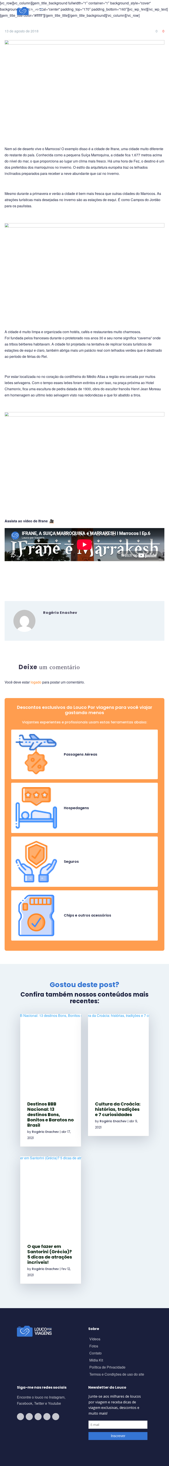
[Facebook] (7, 578)
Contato (95, 1353)
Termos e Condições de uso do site (116, 1375)
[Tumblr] (27, 578)
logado (36, 682)
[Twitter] (14, 578)
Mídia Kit (96, 1360)
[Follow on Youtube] (20, 1416)
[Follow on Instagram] (29, 1416)
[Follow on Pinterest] (55, 1416)
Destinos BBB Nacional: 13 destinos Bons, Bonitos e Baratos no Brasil (50, 1114)
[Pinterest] (20, 578)
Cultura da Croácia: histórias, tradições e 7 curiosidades (117, 1109)
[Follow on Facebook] (38, 1416)
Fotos (93, 1346)
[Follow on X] (46, 1416)
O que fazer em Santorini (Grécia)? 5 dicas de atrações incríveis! (49, 1254)
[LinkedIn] (34, 578)
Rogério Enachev (45, 1132)
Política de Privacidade (107, 1367)
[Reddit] (40, 578)
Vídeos (94, 1339)
